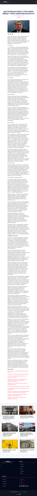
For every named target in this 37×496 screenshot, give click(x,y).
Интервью (4, 483)
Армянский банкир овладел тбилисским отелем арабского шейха (9, 434)
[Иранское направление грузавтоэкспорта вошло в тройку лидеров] (27, 427)
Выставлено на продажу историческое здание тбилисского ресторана (9, 417)
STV (21, 480)
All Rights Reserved (20, 491)
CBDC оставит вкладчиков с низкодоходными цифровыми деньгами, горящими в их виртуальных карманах (17, 380)
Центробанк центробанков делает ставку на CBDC (18, 374)
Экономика (22, 466)
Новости (9, 419)
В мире (19, 15)
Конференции (23, 479)
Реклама (22, 481)
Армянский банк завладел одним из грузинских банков (27, 416)
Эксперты (22, 478)
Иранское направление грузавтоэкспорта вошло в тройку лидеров (26, 434)
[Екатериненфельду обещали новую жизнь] (27, 444)
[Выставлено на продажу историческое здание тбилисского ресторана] (10, 410)
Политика (22, 464)
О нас (21, 482)
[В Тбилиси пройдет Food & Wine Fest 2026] (10, 444)
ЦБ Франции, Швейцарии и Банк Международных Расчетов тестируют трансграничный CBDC (18, 392)
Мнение (4, 485)
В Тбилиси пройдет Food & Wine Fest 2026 (9, 450)
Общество (22, 471)
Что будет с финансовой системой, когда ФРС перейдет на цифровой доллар (17, 395)
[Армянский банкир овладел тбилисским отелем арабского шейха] (10, 427)
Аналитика (5, 481)
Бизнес (21, 468)
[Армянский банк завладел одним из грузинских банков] (27, 410)
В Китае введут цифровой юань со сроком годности (18, 386)
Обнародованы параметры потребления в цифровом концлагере (16, 398)
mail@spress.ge (23, 483)
